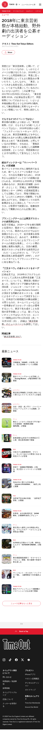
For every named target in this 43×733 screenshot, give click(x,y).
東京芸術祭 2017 (12, 337)
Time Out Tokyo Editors (22, 44)
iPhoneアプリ (30, 675)
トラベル (38, 11)
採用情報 (6, 688)
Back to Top (23, 631)
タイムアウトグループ (10, 694)
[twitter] (22, 659)
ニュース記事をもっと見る (21, 604)
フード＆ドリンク (18, 11)
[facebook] (16, 659)
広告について (8, 699)
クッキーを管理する (10, 705)
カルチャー (29, 11)
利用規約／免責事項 (10, 683)
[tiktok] (10, 659)
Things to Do (6, 11)
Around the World (31, 707)
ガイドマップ (30, 690)
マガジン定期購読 (32, 679)
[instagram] (4, 659)
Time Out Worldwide (32, 703)
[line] (28, 659)
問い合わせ (7, 677)
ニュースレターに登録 (28, 5)
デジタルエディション (32, 684)
